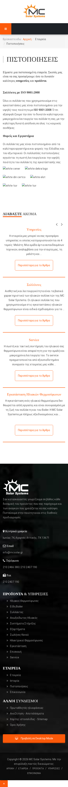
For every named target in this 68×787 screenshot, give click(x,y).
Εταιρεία (15, 675)
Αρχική (27, 39)
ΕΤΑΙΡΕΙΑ (23, 768)
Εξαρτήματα (17, 629)
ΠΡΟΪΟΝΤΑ (38, 768)
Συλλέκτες (34, 285)
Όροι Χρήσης (18, 724)
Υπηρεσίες (34, 229)
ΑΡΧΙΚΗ (10, 768)
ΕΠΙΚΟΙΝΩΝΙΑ (34, 773)
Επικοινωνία (17, 692)
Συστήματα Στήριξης (23, 623)
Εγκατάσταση (18, 646)
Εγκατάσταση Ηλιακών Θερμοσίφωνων (34, 394)
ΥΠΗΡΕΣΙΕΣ (54, 768)
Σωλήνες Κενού (19, 634)
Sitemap (29, 719)
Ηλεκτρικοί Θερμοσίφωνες (26, 640)
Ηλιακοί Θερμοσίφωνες (24, 600)
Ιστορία (14, 680)
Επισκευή (16, 651)
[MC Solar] (34, 11)
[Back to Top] (4, 783)
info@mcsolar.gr (13, 552)
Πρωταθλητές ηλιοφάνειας (26, 707)
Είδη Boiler (16, 606)
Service (34, 340)
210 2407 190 (29, 567)
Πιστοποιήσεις (19, 686)
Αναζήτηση (27, 713)
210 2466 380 (11, 567)
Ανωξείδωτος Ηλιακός (24, 617)
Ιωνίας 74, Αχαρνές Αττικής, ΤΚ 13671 (26, 537)
